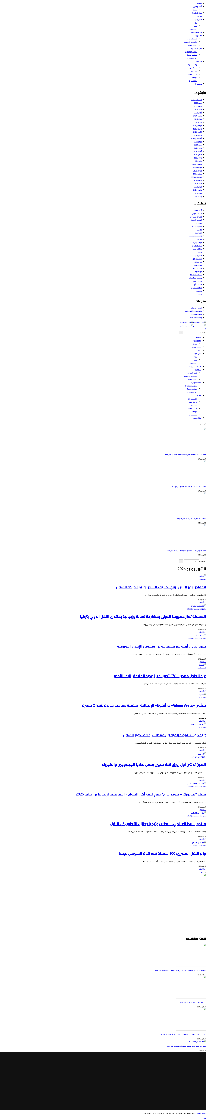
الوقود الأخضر (197, 226)
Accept (203, 1118)
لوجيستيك (198, 271)
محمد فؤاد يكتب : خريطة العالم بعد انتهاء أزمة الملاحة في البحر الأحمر (185, 454)
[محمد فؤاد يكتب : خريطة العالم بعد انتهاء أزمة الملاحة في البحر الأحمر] (191, 450)
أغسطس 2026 (196, 99)
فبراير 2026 (198, 119)
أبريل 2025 (198, 151)
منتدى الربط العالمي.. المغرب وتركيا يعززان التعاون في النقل (158, 823)
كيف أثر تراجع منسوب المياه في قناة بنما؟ (193, 1002)
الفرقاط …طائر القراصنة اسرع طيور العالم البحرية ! (191, 518)
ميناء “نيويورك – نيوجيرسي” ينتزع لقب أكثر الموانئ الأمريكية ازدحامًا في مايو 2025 (141, 794)
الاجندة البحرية (196, 220)
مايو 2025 (198, 148)
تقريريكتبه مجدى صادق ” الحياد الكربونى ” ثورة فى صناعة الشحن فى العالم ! (183, 1034)
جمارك (199, 239)
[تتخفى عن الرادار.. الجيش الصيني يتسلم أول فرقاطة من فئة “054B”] (196, 1041)
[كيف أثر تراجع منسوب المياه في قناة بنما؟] (191, 997)
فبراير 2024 (198, 193)
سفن (200, 252)
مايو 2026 (198, 109)
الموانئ (199, 223)
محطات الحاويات (196, 274)
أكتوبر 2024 (197, 170)
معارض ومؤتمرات (195, 278)
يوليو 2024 (198, 180)
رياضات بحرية (197, 249)
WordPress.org (196, 317)
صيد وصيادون (197, 258)
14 (201, 872)
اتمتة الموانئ (197, 213)
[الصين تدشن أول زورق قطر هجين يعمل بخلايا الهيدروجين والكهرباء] (202, 753)
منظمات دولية (196, 287)
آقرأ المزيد (202, 602)
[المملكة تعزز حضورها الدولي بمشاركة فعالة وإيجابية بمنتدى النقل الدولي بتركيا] (198, 605)
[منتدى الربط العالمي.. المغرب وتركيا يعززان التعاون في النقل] (198, 813)
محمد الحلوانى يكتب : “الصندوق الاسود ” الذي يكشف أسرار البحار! (186, 550)
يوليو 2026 (198, 103)
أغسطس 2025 (196, 138)
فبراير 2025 (198, 157)
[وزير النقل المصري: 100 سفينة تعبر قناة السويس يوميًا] (199, 842)
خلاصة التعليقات (196, 314)
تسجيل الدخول (196, 307)
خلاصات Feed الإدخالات (193, 311)
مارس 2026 (197, 115)
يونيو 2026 (198, 106)
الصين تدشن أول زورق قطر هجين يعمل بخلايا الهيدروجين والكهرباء (154, 764)
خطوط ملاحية (197, 245)
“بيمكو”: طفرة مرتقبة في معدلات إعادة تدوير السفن (164, 735)
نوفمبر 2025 (197, 128)
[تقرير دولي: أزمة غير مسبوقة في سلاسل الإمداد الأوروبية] (200, 635)
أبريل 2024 (198, 186)
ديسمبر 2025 (197, 125)
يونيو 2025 (198, 144)
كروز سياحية (197, 268)
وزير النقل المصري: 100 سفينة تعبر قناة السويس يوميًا (162, 853)
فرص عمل (198, 265)
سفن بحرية (198, 255)
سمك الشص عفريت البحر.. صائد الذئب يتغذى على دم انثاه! (189, 486)
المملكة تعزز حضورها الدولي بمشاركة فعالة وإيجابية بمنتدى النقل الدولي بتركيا (143, 616)
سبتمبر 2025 (197, 135)
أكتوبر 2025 (197, 132)
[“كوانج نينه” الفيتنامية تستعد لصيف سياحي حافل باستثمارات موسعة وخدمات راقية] (191, 965)
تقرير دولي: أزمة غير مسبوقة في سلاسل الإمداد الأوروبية (161, 646)
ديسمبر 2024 (197, 164)
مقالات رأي (198, 284)
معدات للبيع (197, 281)
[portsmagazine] (193, 322)
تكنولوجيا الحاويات (195, 236)
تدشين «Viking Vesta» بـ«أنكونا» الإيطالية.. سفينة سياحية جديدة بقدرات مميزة (144, 705)
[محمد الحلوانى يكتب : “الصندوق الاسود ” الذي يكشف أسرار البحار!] (191, 546)
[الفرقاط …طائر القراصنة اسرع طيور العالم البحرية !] (191, 514)
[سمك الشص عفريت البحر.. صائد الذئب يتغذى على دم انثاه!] (191, 482)
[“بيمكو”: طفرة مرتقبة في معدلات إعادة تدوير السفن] (198, 724)
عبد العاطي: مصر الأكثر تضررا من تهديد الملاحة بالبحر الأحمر (160, 675)
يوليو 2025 (198, 141)
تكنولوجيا (198, 232)
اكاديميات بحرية (196, 216)
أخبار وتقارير (198, 210)
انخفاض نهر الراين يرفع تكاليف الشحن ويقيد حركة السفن (161, 587)
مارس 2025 (197, 154)
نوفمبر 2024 (197, 167)
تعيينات (199, 229)
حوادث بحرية (197, 242)
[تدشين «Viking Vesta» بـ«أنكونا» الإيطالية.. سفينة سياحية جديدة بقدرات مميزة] (202, 694)
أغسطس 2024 (196, 177)
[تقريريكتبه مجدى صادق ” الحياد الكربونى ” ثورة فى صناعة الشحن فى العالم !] (191, 1029)
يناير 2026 (198, 122)
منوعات (199, 290)
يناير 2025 (198, 161)
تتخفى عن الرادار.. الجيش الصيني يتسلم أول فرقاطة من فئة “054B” (186, 1046)
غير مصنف (198, 261)
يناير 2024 (198, 196)
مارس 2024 (197, 190)
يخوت (200, 294)
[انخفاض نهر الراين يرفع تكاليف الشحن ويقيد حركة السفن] (202, 576)
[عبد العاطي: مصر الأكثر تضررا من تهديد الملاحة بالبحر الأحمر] (202, 665)
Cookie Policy (201, 1113)
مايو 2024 (198, 183)
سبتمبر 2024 (197, 173)
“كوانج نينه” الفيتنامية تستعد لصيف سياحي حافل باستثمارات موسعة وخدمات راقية (180, 970)
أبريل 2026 (198, 112)
